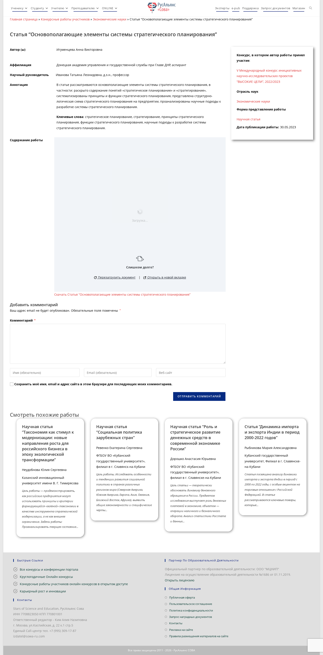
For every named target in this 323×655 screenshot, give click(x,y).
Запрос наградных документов (190, 617)
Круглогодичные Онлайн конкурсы (46, 577)
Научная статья (248, 119)
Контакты (175, 623)
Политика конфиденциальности (191, 610)
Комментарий (22, 320)
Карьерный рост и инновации (43, 591)
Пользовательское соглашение (190, 604)
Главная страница (24, 19)
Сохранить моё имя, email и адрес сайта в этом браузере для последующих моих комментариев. (93, 384)
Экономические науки (109, 19)
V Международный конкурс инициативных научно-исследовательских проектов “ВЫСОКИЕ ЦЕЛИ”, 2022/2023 (269, 75)
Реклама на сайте (181, 630)
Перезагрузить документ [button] (116, 277)
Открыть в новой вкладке (166, 277)
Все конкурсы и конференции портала (49, 569)
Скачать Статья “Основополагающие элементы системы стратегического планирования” (122, 294)
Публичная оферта (182, 597)
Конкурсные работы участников (65, 19)
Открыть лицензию (179, 580)
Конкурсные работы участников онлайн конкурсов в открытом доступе (74, 584)
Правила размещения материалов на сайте (198, 636)
